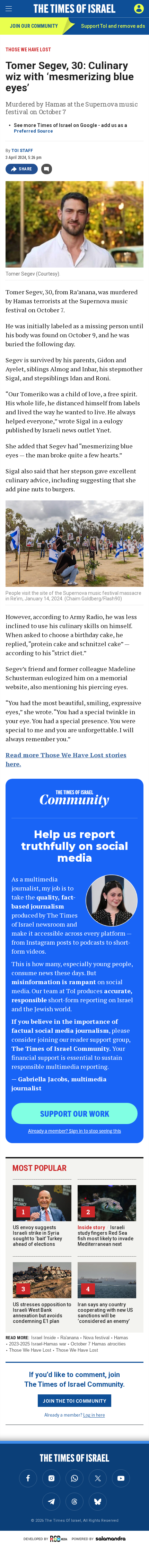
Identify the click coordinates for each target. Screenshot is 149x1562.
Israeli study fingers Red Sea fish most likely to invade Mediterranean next (105, 1236)
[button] (139, 9)
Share (25, 169)
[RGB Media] (60, 1539)
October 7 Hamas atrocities (98, 1343)
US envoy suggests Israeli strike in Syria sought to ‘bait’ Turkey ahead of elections (37, 1236)
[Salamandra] (110, 1538)
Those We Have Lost (30, 1350)
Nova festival (96, 1337)
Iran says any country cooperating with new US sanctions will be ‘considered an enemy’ (105, 1313)
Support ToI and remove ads (113, 26)
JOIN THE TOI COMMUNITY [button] (74, 1401)
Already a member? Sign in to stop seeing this (74, 1131)
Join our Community (34, 26)
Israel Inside (43, 1337)
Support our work (74, 1113)
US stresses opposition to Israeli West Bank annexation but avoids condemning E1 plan (42, 1313)
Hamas (121, 1337)
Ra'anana (69, 1337)
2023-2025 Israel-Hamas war (37, 1343)
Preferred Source (33, 131)
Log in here (94, 1415)
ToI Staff (22, 150)
